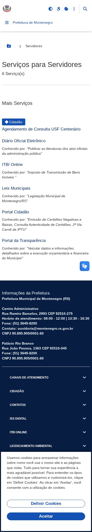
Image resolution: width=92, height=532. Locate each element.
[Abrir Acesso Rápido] (74, 9)
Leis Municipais (16, 188)
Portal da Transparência (24, 240)
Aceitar (46, 516)
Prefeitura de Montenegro (33, 22)
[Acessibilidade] (58, 9)
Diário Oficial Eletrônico (23, 141)
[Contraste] (50, 9)
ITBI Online (12, 164)
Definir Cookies (46, 503)
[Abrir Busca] (85, 9)
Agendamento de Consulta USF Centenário (41, 129)
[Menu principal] (7, 22)
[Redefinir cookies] (66, 9)
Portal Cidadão (15, 212)
